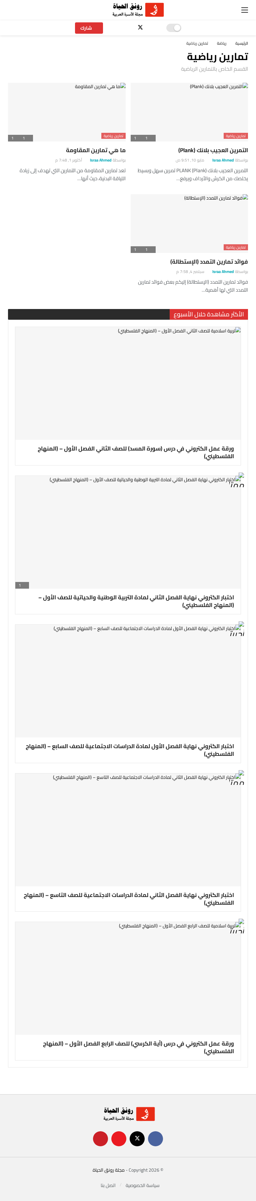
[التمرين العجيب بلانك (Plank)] (189, 112)
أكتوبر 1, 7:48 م (68, 160)
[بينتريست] (117, 27)
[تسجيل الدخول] (13, 10)
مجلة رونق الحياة (109, 1170)
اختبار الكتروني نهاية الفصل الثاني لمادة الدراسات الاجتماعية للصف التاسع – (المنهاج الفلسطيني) (129, 899)
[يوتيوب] (129, 27)
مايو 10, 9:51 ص (190, 160)
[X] (140, 27)
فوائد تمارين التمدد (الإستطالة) (209, 261)
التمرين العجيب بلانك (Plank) (213, 150)
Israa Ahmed (223, 160)
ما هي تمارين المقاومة (96, 150)
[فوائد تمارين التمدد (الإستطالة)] (189, 223)
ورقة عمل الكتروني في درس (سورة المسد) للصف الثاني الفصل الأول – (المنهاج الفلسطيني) (136, 452)
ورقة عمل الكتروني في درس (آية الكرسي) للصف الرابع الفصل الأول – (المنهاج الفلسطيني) (138, 1047)
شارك (86, 28)
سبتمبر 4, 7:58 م (190, 271)
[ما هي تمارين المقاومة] (67, 112)
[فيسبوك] (152, 27)
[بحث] (28, 10)
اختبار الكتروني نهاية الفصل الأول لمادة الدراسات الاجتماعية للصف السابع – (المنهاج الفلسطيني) (130, 750)
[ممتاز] (236, 481)
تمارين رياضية (236, 136)
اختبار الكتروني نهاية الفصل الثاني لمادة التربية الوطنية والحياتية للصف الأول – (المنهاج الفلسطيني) (136, 601)
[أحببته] (236, 630)
